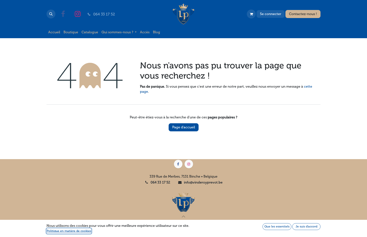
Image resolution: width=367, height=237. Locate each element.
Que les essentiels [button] (276, 226)
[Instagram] (77, 14)
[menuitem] (54, 32)
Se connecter (270, 14)
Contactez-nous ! (303, 14)
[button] (51, 14)
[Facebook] (63, 14)
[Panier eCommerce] (251, 14)
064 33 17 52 (160, 182)
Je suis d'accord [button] (306, 226)
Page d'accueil (183, 127)
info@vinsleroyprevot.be (203, 182)
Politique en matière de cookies (69, 231)
